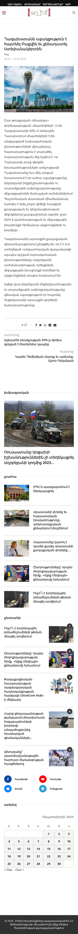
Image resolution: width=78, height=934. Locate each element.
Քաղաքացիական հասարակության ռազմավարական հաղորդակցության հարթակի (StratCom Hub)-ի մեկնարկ (24, 689)
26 (19, 864)
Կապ (68, 4)
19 (19, 856)
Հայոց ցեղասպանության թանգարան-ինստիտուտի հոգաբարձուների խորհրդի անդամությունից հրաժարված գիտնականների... (24, 725)
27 (28, 864)
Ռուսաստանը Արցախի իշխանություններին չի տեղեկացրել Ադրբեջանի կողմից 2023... (39, 457)
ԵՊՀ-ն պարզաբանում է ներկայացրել (51, 489)
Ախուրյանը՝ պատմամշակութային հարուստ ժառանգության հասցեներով (24, 758)
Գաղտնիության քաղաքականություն (39, 928)
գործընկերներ (53, 4)
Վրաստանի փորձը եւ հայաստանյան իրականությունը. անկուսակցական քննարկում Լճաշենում (50, 520)
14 (38, 849)
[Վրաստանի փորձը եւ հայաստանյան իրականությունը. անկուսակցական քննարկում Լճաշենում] (16, 518)
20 (28, 856)
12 (19, 849)
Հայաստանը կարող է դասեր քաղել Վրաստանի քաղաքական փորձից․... (53, 546)
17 (69, 849)
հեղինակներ (32, 4)
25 (9, 864)
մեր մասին (15, 4)
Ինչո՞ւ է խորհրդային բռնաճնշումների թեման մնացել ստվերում (52, 597)
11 (9, 849)
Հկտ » (19, 870)
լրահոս (10, 477)
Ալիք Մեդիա (60, 924)
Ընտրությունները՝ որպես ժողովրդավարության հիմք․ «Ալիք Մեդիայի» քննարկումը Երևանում (52, 573)
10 (69, 841)
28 (38, 864)
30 (59, 864)
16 (59, 849)
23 (59, 856)
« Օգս (8, 870)
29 (48, 864)
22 (48, 856)
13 (28, 849)
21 (38, 856)
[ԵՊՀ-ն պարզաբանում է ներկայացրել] (16, 493)
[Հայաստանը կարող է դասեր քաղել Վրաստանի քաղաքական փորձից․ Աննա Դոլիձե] (16, 548)
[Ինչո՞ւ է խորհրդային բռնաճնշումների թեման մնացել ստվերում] (16, 599)
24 (69, 856)
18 (9, 856)
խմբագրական (16, 392)
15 (48, 849)
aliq (6, 54)
